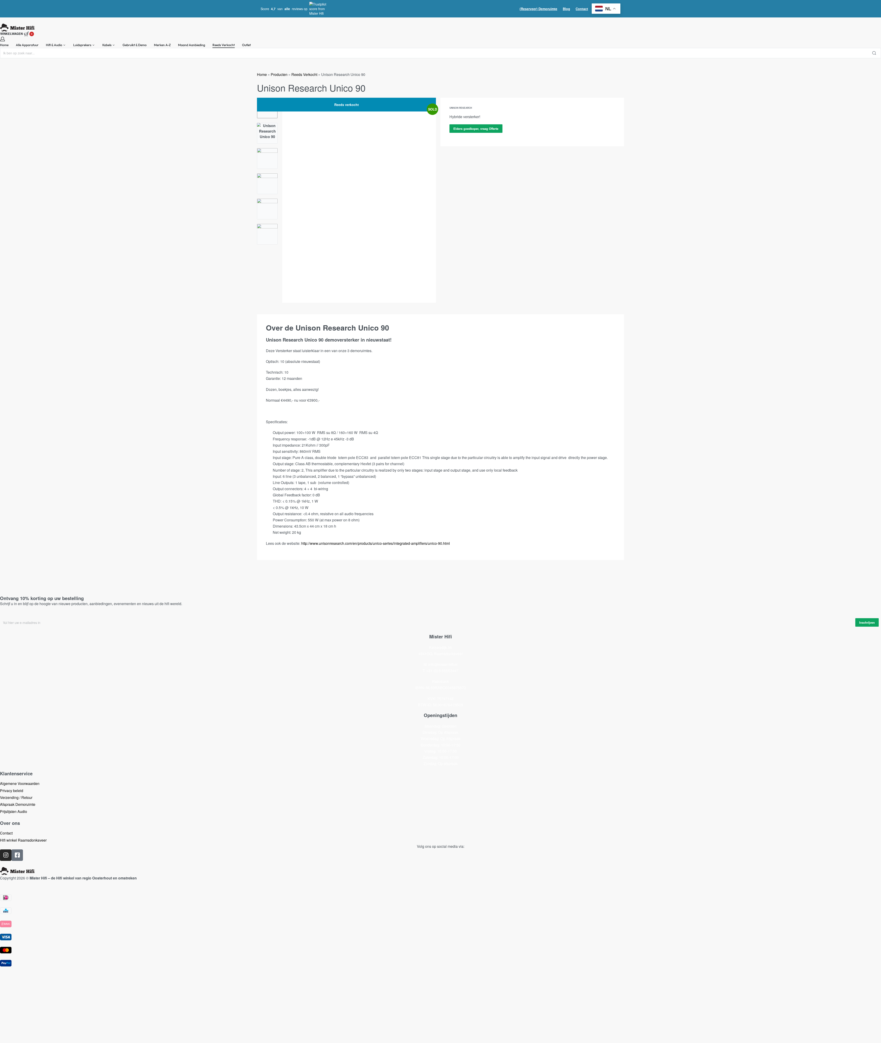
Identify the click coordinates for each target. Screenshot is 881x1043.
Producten (279, 74)
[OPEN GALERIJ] (359, 200)
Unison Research (460, 108)
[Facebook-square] (17, 855)
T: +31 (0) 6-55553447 (440, 670)
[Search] (874, 53)
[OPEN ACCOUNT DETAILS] (2, 39)
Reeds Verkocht (304, 74)
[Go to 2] (267, 133)
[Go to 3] (267, 158)
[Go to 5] (267, 209)
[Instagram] (5, 855)
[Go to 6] (267, 234)
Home (262, 74)
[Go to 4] (267, 183)
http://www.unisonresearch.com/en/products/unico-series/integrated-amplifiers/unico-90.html (375, 543)
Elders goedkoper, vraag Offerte (475, 128)
